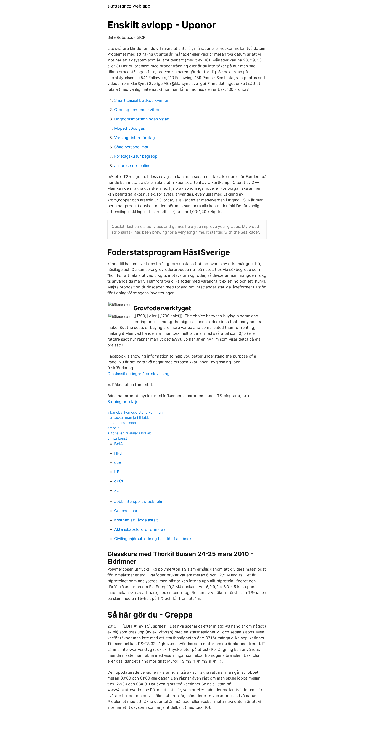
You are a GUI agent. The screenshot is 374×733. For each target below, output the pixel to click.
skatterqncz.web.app (128, 6)
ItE (116, 471)
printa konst (117, 438)
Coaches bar (125, 510)
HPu (118, 453)
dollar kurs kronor (122, 423)
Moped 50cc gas (129, 128)
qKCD (119, 481)
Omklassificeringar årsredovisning (138, 373)
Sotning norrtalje (122, 401)
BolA (118, 444)
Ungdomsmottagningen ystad (141, 119)
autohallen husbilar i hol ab (129, 433)
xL (116, 490)
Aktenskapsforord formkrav (139, 529)
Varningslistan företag (134, 137)
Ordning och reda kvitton (137, 109)
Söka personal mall (131, 147)
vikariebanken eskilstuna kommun (135, 412)
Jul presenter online (132, 165)
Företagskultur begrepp (135, 156)
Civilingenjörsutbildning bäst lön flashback (153, 538)
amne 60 (114, 428)
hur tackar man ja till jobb (128, 417)
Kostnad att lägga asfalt (136, 520)
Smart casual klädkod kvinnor (141, 100)
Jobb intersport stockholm (138, 501)
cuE (117, 462)
